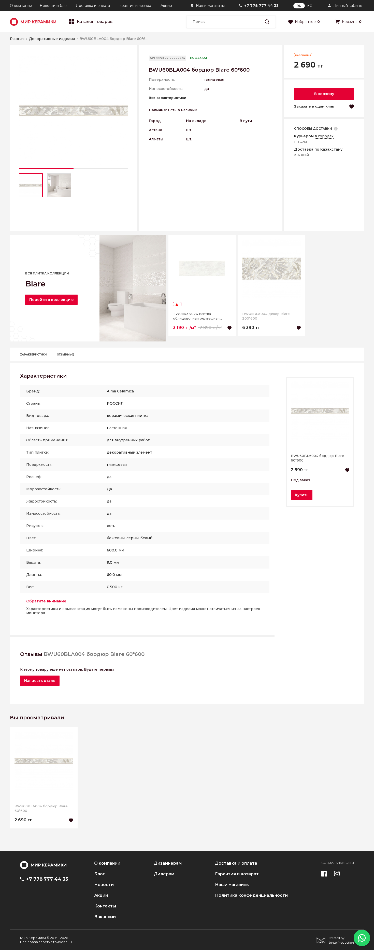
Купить (301, 495)
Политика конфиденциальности (251, 895)
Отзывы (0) (65, 354)
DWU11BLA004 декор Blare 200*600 (266, 316)
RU (299, 6)
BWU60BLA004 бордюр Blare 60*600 (317, 458)
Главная (17, 38)
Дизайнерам (168, 863)
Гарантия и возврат (135, 5)
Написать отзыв (39, 680)
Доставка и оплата (93, 5)
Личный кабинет (348, 5)
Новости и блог (54, 5)
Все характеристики (167, 98)
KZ (309, 6)
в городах (324, 136)
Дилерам (164, 874)
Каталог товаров (94, 21)
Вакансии (105, 917)
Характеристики (33, 354)
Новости (104, 884)
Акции (166, 5)
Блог (99, 874)
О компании (21, 5)
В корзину (324, 93)
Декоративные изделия (52, 38)
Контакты (105, 906)
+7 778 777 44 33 (261, 5)
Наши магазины (210, 5)
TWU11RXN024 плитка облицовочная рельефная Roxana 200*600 (196, 316)
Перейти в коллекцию (51, 299)
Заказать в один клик (314, 106)
